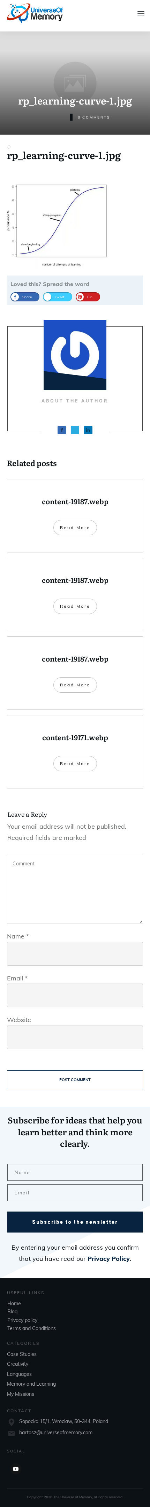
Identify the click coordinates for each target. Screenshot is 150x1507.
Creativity (17, 1364)
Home (14, 1303)
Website (19, 1020)
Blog (12, 1311)
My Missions (20, 1394)
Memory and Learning (31, 1384)
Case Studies (22, 1354)
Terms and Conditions (31, 1328)
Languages (19, 1374)
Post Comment (75, 1079)
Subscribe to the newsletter (75, 1222)
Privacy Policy (109, 1259)
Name (18, 936)
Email (17, 978)
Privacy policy (22, 1320)
